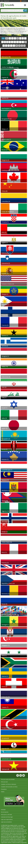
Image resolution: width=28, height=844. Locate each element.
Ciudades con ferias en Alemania (8, 784)
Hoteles (2, 791)
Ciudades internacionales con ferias (9, 786)
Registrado (6, 1)
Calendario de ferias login (7, 817)
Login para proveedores (6, 822)
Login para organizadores (7, 819)
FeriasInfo (7, 5)
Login (2, 1)
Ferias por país (4, 781)
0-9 (7, 38)
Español (24, 1)
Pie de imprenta (4, 812)
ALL (3, 38)
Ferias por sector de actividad (7, 779)
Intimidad (3, 809)
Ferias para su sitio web (6, 814)
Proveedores (4, 789)
